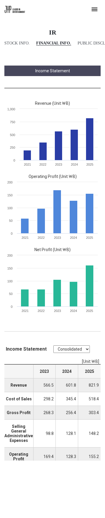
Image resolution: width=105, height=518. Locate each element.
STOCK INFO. (17, 43)
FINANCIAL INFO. (53, 43)
